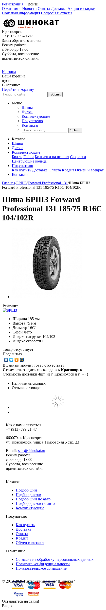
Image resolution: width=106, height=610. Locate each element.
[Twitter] (11, 359)
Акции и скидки (81, 8)
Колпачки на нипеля (52, 157)
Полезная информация (21, 13)
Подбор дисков (28, 495)
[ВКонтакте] (6, 359)
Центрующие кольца (29, 161)
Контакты (30, 125)
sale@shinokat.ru (31, 450)
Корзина (9, 72)
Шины (27, 107)
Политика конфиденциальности (43, 564)
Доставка (59, 8)
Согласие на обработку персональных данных (54, 559)
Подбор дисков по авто (35, 503)
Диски (27, 112)
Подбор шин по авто (33, 499)
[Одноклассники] (16, 359)
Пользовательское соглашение (41, 568)
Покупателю (32, 121)
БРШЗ (21, 183)
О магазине (11, 8)
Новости (29, 8)
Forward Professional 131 (48, 183)
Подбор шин (26, 490)
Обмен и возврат (89, 170)
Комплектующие (36, 116)
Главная (8, 183)
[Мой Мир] (21, 359)
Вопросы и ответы (56, 13)
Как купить (21, 170)
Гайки (28, 157)
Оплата (44, 8)
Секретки (78, 157)
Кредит (68, 170)
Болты (17, 157)
